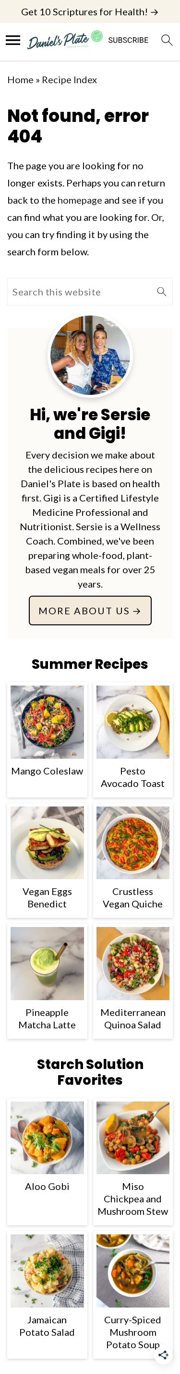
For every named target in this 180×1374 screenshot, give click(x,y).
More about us (84, 610)
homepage (80, 200)
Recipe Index (69, 79)
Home (20, 79)
